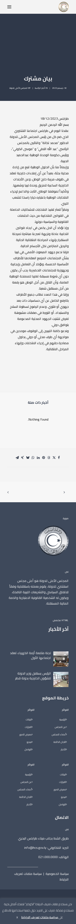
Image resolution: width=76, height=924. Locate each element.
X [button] (17, 917)
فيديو (63, 797)
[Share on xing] (22, 457)
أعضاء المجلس (59, 735)
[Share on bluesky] (27, 457)
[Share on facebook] (59, 457)
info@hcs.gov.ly (35, 848)
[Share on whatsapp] (33, 457)
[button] (9, 7)
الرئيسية (62, 720)
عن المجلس (60, 727)
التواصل (62, 804)
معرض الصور (60, 790)
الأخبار (63, 749)
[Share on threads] (48, 457)
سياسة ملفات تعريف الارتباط (41, 876)
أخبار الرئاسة (40, 88)
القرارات (62, 782)
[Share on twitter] (54, 457)
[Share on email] (17, 457)
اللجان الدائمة (60, 742)
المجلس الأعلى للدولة (19, 88)
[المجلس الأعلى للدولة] (64, 7)
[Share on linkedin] (38, 457)
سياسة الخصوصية (57, 874)
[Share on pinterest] (43, 457)
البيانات (63, 775)
